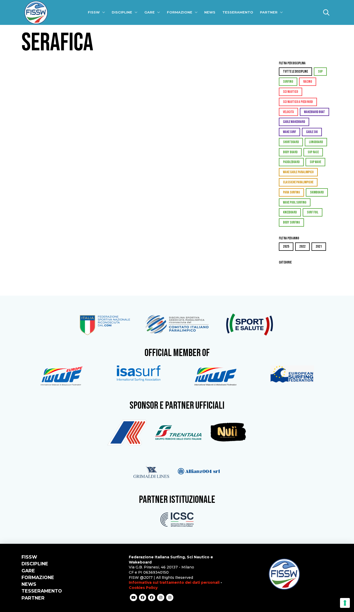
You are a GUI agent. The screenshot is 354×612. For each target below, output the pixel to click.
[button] (326, 12)
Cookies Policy (143, 587)
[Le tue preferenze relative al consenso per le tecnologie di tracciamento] (345, 603)
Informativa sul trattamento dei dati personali (174, 582)
